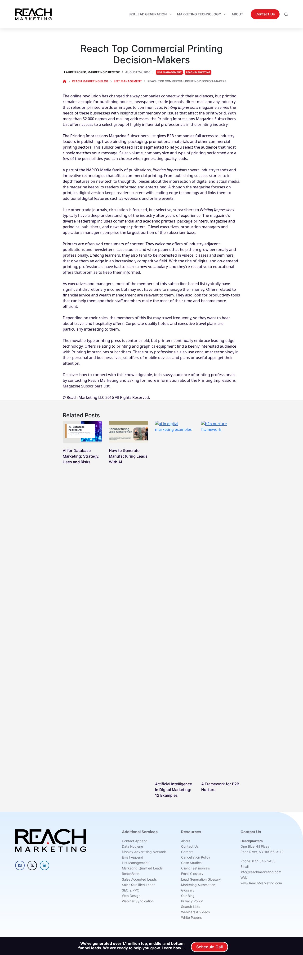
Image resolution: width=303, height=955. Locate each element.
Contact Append (134, 841)
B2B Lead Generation (148, 14)
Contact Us (265, 14)
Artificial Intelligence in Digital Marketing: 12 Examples (173, 790)
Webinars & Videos (195, 912)
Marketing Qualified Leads (142, 868)
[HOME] (64, 81)
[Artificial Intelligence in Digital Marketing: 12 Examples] (174, 598)
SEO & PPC (130, 890)
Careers (187, 852)
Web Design (131, 896)
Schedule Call (209, 947)
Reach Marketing (198, 72)
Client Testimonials (195, 868)
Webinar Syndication (138, 901)
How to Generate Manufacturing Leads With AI (128, 456)
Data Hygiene (132, 846)
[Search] (286, 14)
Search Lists (190, 907)
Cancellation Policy (195, 857)
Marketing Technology (199, 14)
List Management (169, 72)
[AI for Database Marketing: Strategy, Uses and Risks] (82, 432)
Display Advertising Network (144, 852)
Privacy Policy (192, 901)
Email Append (132, 857)
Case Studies (191, 863)
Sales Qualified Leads (138, 885)
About (237, 14)
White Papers (191, 917)
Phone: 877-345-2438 (258, 861)
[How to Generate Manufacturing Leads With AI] (128, 432)
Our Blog (188, 896)
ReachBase (130, 874)
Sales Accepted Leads (139, 879)
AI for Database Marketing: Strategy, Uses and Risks (81, 456)
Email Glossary (192, 874)
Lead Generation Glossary (201, 879)
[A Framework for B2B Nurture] (220, 598)
